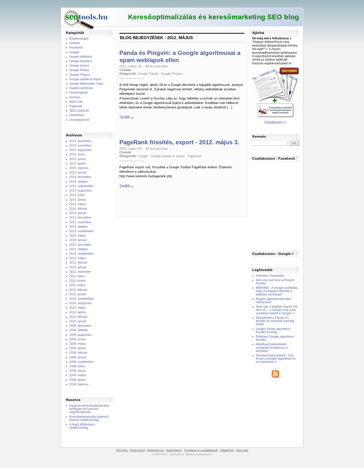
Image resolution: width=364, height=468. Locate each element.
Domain (74, 43)
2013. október (78, 226)
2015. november (80, 145)
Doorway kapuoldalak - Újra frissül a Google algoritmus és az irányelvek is (276, 359)
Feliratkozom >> (275, 122)
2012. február (78, 262)
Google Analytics (80, 61)
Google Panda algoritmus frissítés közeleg (273, 330)
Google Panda (79, 70)
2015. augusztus (80, 150)
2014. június (77, 199)
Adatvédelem (174, 450)
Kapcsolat (242, 450)
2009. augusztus (80, 335)
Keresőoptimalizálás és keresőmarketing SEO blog (213, 17)
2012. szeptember (81, 253)
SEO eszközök (79, 110)
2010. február (78, 317)
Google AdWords (80, 56)
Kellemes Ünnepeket (270, 275)
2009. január (77, 357)
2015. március (78, 168)
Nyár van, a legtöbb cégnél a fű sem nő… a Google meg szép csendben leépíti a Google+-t (277, 310)
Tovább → (126, 117)
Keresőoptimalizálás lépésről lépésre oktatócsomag (88, 418)
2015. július (77, 154)
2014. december (80, 177)
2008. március (78, 384)
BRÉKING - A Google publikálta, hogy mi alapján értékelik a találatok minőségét (277, 291)
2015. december (80, 141)
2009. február (78, 352)
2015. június (77, 159)
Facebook (76, 47)
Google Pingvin (79, 74)
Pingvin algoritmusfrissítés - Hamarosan (274, 300)
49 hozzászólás (156, 66)
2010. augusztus (80, 303)
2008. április (77, 380)
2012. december (80, 244)
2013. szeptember (81, 231)
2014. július (77, 195)
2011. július (77, 276)
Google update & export (85, 79)
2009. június (77, 339)
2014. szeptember (81, 186)
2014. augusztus (80, 190)
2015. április (77, 163)
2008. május (77, 375)
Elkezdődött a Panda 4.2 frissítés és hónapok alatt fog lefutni (275, 321)
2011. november (80, 271)
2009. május (77, 343)
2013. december (80, 217)
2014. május (77, 204)
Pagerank (75, 106)
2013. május (77, 235)
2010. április (77, 312)
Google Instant (79, 65)
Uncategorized (79, 120)
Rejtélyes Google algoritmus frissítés (275, 338)
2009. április (77, 348)
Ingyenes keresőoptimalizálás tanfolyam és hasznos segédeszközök (89, 409)
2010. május (77, 307)
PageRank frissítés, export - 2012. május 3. (179, 142)
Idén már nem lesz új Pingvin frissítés (275, 281)
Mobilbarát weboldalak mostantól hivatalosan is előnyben (272, 347)
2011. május (77, 285)
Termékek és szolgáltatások (201, 450)
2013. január (77, 240)
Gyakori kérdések (81, 88)
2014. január (77, 213)
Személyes (76, 115)
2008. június (77, 370)
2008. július (77, 366)
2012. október (78, 249)
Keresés (74, 97)
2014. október (78, 181)
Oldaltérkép (227, 450)
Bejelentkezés (155, 450)
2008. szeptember (81, 362)
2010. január (77, 321)
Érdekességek (79, 38)
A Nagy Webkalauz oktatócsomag (82, 426)
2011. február (78, 290)
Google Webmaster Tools (86, 83)
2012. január (77, 267)
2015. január (77, 172)
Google (74, 52)
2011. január (77, 294)
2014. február (78, 208)
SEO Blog (122, 450)
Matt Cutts (76, 101)
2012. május (77, 258)
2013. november (80, 222)
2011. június (77, 280)
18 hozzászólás (156, 148)
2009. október (78, 330)
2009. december (80, 325)
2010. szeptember (81, 298)
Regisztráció (137, 450)
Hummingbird (78, 92)
